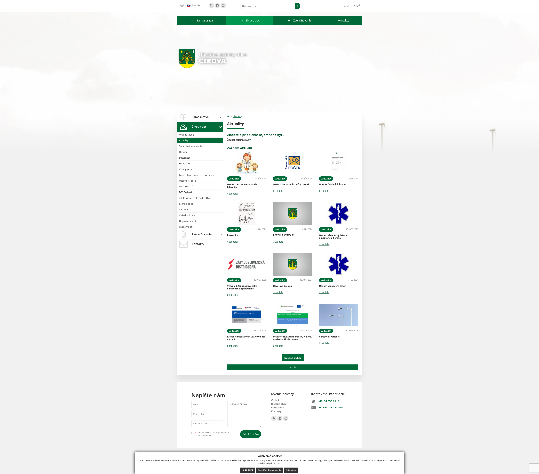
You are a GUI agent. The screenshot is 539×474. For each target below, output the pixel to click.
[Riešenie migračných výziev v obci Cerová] (246, 315)
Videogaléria (185, 169)
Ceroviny (183, 209)
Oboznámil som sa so (212, 434)
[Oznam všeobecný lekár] (338, 264)
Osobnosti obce (187, 180)
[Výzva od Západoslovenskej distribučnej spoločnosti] (246, 264)
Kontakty (343, 20)
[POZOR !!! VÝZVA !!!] (292, 213)
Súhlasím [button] (248, 470)
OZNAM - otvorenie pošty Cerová (291, 184)
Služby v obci (186, 226)
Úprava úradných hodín (332, 184)
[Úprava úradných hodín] (338, 162)
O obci (275, 400)
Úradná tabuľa (186, 134)
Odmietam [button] (291, 470)
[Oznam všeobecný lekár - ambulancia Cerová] (338, 213)
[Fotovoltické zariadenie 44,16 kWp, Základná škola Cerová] (292, 315)
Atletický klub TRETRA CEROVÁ (195, 198)
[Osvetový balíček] (292, 264)
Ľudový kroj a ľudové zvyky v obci (196, 175)
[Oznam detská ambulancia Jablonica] (246, 162)
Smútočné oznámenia (190, 146)
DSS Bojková (185, 192)
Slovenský (195, 5)
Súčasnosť (184, 157)
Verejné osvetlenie (329, 336)
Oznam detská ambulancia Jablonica (242, 186)
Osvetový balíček (282, 285)
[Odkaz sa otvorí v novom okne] (211, 5)
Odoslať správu (251, 434)
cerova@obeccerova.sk (331, 407)
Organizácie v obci (188, 221)
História (183, 152)
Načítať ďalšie (293, 358)
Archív (292, 367)
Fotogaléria (185, 163)
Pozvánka (232, 235)
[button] (201, 20)
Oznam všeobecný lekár (332, 285)
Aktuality (183, 140)
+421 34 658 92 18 (328, 401)
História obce (279, 404)
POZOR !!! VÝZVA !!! (283, 235)
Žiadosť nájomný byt (238, 139)
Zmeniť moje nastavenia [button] (269, 470)
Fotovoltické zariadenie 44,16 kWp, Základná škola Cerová (292, 338)
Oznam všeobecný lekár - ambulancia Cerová (333, 236)
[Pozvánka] (246, 213)
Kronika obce (186, 203)
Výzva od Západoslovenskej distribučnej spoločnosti (242, 287)
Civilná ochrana (187, 215)
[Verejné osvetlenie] (338, 315)
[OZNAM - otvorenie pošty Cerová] (292, 162)
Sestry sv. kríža (186, 186)
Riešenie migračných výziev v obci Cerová (246, 338)
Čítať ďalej (232, 193)
